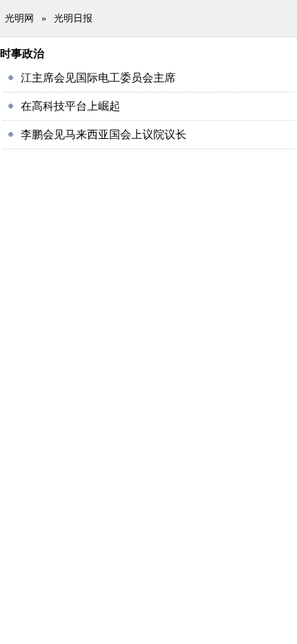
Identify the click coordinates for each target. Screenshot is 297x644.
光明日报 (73, 18)
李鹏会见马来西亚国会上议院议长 (103, 134)
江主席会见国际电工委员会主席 (98, 78)
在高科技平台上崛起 (70, 106)
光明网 (19, 18)
